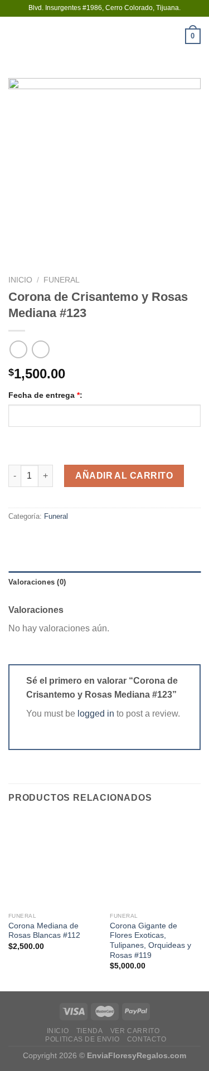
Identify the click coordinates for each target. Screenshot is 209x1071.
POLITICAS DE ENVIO (82, 1039)
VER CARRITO (135, 1031)
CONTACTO (147, 1039)
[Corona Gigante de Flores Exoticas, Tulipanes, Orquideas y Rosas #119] (155, 861)
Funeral (61, 280)
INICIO (58, 1031)
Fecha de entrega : (45, 395)
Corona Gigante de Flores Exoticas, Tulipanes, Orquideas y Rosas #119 (150, 941)
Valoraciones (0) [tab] (37, 582)
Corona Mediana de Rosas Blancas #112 (44, 931)
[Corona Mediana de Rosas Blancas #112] (53, 861)
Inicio (20, 280)
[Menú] (15, 36)
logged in (95, 713)
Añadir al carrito (124, 475)
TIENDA (89, 1031)
